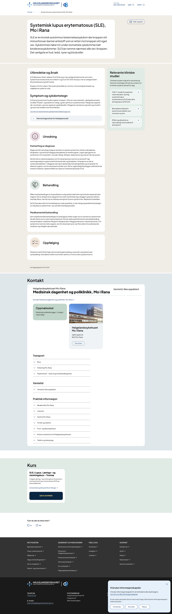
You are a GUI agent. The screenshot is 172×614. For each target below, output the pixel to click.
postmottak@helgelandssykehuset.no (40, 603)
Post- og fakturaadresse (46, 429)
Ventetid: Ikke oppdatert (46, 389)
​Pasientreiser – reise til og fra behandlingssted (54, 374)
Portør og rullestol (44, 423)
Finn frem (78, 343)
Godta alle (117, 607)
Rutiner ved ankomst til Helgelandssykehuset (54, 434)
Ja (31, 525)
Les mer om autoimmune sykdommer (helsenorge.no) (50, 111)
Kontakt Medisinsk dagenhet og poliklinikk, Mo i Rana (53, 300)
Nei (40, 525)
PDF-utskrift (138, 22)
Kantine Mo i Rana (43, 417)
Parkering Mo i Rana (44, 368)
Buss (39, 362)
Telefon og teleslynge (45, 440)
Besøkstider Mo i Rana (45, 405)
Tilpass (144, 607)
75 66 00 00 (31, 595)
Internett (40, 411)
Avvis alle (131, 607)
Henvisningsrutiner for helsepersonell (52, 118)
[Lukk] (166, 584)
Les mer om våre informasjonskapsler (124, 594)
